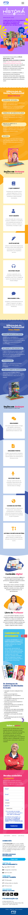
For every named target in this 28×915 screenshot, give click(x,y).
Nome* (7, 789)
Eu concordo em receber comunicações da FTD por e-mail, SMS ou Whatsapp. (14, 813)
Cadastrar (14, 826)
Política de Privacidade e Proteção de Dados (12, 820)
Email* (7, 794)
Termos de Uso (18, 821)
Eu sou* (7, 805)
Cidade (7, 800)
